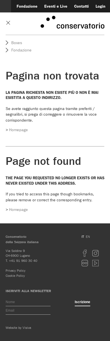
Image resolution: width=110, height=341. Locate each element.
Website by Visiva (18, 327)
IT (83, 236)
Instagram (95, 253)
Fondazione (27, 6)
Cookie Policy (15, 275)
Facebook (85, 253)
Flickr (85, 263)
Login (100, 6)
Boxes (16, 42)
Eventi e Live (55, 6)
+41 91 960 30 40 (23, 260)
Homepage (18, 129)
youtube (95, 263)
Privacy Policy (15, 270)
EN (88, 236)
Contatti (81, 6)
